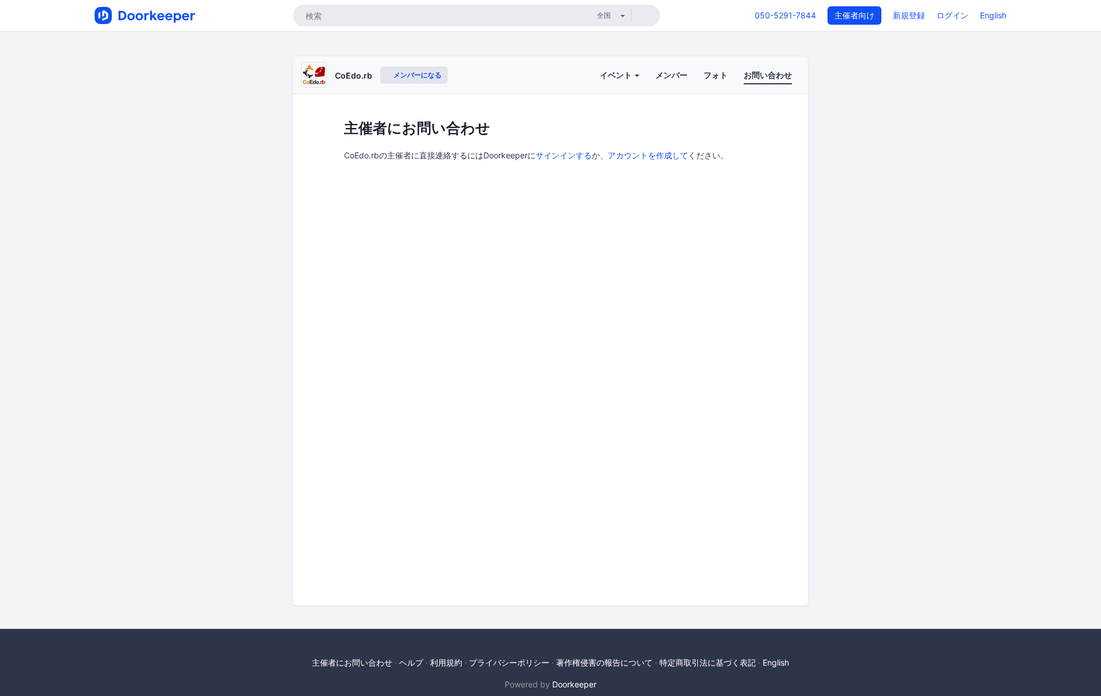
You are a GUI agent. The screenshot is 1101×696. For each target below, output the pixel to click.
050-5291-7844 (785, 15)
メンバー (671, 75)
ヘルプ (411, 662)
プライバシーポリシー (509, 662)
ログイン (952, 15)
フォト (716, 75)
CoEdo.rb (353, 75)
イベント (617, 75)
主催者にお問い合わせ (352, 662)
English (993, 15)
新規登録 (909, 15)
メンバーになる (417, 75)
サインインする (564, 155)
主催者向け (854, 15)
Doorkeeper (574, 684)
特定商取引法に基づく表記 (707, 662)
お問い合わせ (768, 75)
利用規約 (446, 662)
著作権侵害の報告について (604, 662)
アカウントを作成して (648, 155)
